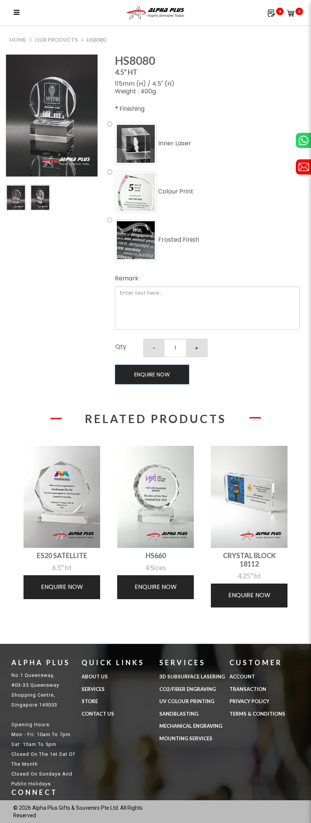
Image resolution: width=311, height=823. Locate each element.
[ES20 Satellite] (62, 497)
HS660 (156, 555)
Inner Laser (174, 143)
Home (17, 39)
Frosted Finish (178, 239)
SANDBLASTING (178, 714)
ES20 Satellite (62, 555)
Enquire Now (152, 374)
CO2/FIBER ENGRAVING (187, 689)
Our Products (56, 39)
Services (93, 689)
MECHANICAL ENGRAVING (190, 726)
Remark (126, 278)
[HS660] (155, 497)
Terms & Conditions (257, 714)
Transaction (247, 689)
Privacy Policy (249, 701)
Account (242, 677)
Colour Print (175, 191)
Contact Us (98, 714)
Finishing (132, 108)
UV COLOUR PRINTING (186, 701)
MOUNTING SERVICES (185, 738)
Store (90, 701)
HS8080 (96, 39)
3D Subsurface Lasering (192, 677)
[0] (271, 13)
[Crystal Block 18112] (249, 497)
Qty (120, 346)
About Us (95, 677)
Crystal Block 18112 (249, 559)
